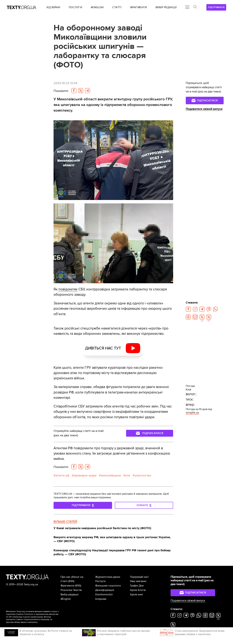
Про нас (65, 577)
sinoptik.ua (192, 412)
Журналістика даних (107, 577)
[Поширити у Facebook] (73, 90)
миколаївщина (111, 475)
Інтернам (100, 599)
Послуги (100, 581)
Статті (64, 581)
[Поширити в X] (80, 90)
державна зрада (85, 475)
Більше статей (65, 521)
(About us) (77, 577)
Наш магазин (138, 581)
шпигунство (143, 475)
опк (127, 475)
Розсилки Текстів (71, 590)
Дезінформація (104, 590)
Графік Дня (137, 585)
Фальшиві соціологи (108, 585)
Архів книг (136, 594)
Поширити (61, 91)
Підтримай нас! (139, 577)
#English (66, 599)
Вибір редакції (69, 594)
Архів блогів (138, 590)
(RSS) (71, 581)
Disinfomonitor (104, 594)
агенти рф (62, 475)
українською (36, 617)
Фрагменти (67, 585)
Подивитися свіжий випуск (204, 109)
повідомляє (68, 289)
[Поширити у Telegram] (87, 90)
